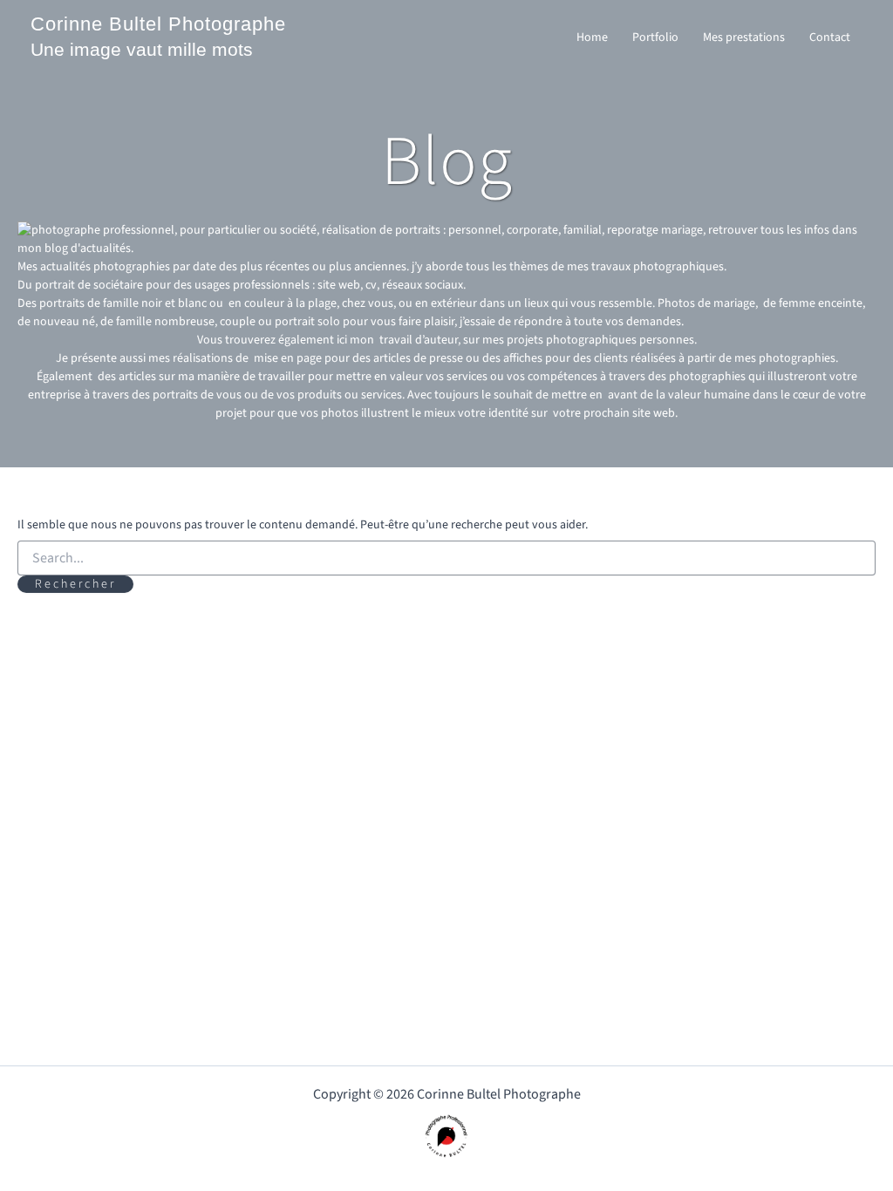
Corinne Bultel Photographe (158, 24)
